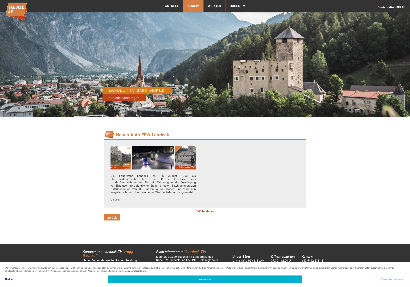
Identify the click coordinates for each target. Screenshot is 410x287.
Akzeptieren (205, 279)
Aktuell (172, 6)
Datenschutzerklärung (136, 270)
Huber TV (237, 6)
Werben (214, 6)
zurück (112, 217)
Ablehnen (9, 279)
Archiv (193, 6)
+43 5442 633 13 (312, 260)
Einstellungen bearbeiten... (393, 279)
